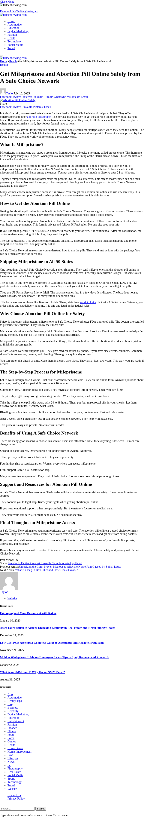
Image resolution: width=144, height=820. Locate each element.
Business (13, 707)
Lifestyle (13, 758)
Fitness (12, 731)
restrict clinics (88, 302)
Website (12, 788)
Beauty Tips (15, 700)
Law (10, 755)
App (10, 694)
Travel (11, 48)
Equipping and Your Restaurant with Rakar (28, 613)
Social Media (15, 44)
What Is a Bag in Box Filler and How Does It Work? (46, 570)
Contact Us (14, 795)
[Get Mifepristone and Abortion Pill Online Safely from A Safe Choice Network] (17, 100)
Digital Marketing (18, 31)
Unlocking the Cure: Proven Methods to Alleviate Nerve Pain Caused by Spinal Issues (70, 566)
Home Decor (15, 748)
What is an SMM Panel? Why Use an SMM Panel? (32, 672)
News (11, 761)
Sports (11, 778)
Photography (15, 768)
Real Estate (14, 771)
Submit (41, 808)
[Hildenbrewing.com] (13, 14)
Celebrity (13, 711)
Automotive (15, 24)
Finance (12, 727)
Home (11, 21)
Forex (11, 738)
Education (14, 27)
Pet (9, 765)
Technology (15, 41)
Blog (10, 704)
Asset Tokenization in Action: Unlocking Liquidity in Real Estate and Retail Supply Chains (57, 627)
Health (11, 38)
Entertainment (16, 721)
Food (11, 734)
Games (12, 741)
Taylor (10, 93)
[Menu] (1, 55)
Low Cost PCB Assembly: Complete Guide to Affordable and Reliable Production (52, 642)
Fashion (12, 34)
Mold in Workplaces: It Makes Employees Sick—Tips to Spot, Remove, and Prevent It (54, 657)
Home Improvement (19, 751)
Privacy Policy (16, 798)
